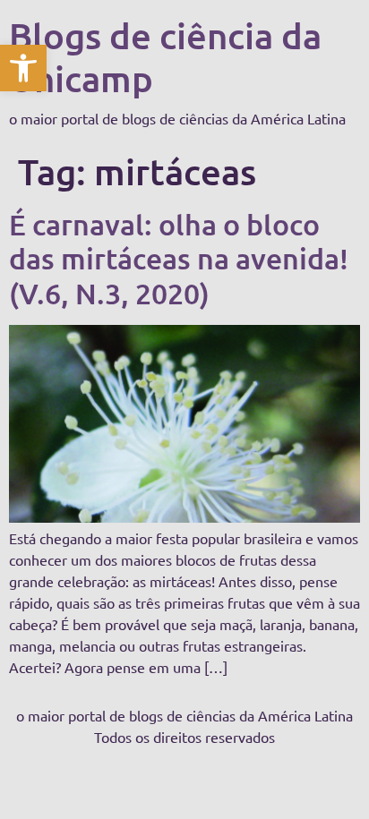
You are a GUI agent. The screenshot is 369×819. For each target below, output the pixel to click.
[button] (23, 68)
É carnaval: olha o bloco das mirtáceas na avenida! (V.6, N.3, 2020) (178, 259)
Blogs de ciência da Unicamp (165, 56)
